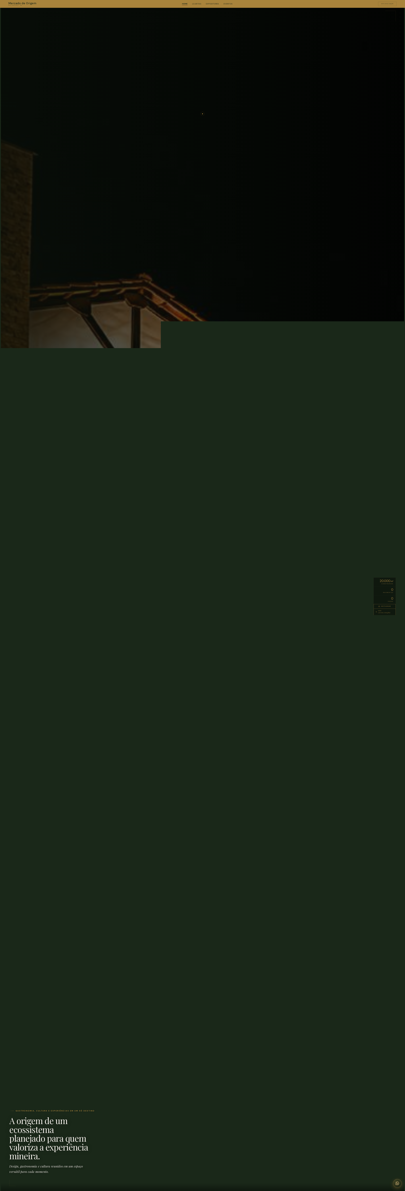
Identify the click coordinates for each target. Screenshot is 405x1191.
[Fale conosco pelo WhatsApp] (397, 1183)
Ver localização (384, 612)
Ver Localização (387, 3)
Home (185, 4)
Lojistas (196, 4)
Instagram (386, 606)
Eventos (228, 4)
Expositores (212, 4)
